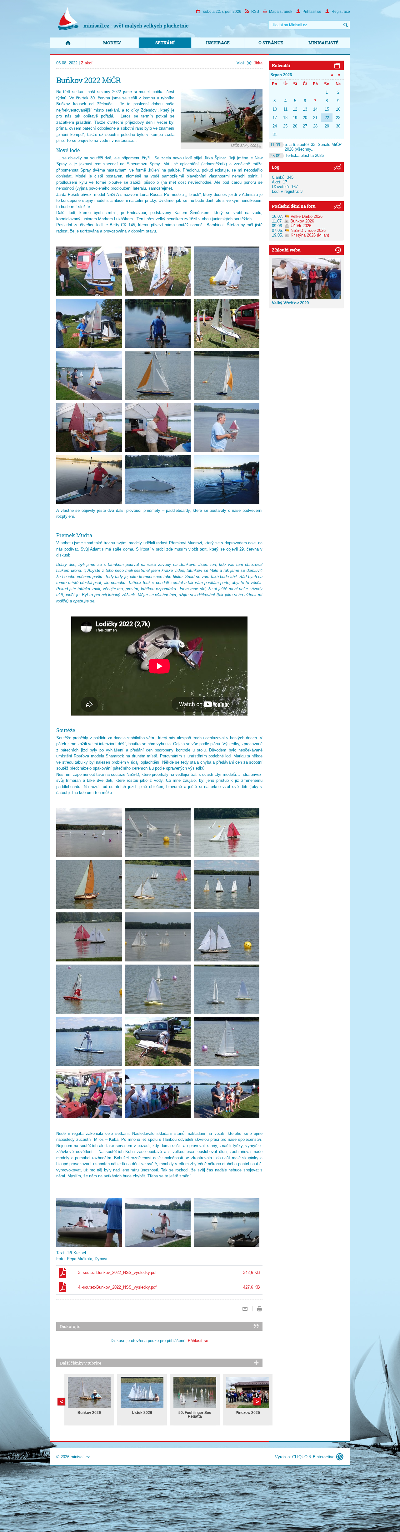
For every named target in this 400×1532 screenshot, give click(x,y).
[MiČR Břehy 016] (89, 832)
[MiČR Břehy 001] (89, 271)
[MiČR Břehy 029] (158, 1041)
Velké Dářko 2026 (306, 216)
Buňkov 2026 (89, 1412)
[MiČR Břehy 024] (226, 936)
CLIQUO (300, 1457)
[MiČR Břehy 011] (158, 427)
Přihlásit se (311, 11)
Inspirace (218, 43)
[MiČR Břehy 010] (89, 427)
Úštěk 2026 (142, 1412)
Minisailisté (323, 43)
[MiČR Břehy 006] (226, 323)
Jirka (258, 63)
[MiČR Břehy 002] (158, 271)
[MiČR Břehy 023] (158, 936)
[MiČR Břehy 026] (158, 989)
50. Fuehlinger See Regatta (194, 1414)
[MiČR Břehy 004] (89, 323)
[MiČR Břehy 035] (158, 1222)
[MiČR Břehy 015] (226, 479)
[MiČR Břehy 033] (226, 1093)
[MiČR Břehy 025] (89, 989)
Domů (68, 42)
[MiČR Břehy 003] (226, 271)
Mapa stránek (280, 11)
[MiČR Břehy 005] (158, 323)
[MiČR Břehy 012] (226, 427)
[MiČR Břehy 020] (158, 884)
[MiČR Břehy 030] (226, 1041)
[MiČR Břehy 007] (89, 375)
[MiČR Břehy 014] (158, 479)
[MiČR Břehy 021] (226, 884)
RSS (255, 11)
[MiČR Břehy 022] (89, 936)
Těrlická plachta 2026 (297, 155)
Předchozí (257, 1401)
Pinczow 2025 (248, 1412)
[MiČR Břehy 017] (158, 832)
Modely (112, 43)
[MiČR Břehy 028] (89, 1041)
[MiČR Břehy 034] (89, 1222)
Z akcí (86, 63)
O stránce (270, 43)
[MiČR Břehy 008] (158, 375)
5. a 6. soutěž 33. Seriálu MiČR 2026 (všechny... (306, 147)
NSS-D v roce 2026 (308, 230)
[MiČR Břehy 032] (158, 1093)
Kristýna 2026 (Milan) (310, 235)
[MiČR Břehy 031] (89, 1093)
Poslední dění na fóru (294, 206)
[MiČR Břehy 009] (226, 375)
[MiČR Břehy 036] (226, 1222)
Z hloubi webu (286, 250)
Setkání (165, 43)
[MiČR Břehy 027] (226, 989)
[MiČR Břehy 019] (89, 884)
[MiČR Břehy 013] (89, 479)
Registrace (341, 11)
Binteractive (323, 1457)
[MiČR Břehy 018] (226, 832)
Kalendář (281, 65)
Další (61, 1401)
